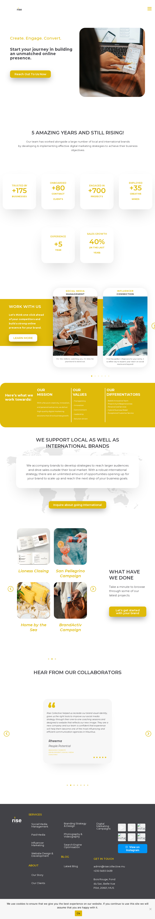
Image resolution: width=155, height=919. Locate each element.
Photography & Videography (73, 835)
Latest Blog (71, 866)
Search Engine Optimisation (73, 846)
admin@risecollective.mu (109, 866)
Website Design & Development (42, 854)
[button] (149, 9)
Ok (78, 913)
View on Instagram (133, 848)
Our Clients (38, 883)
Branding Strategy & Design (75, 824)
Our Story (37, 874)
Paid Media (38, 834)
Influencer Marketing (37, 844)
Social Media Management (39, 825)
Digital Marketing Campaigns (103, 826)
